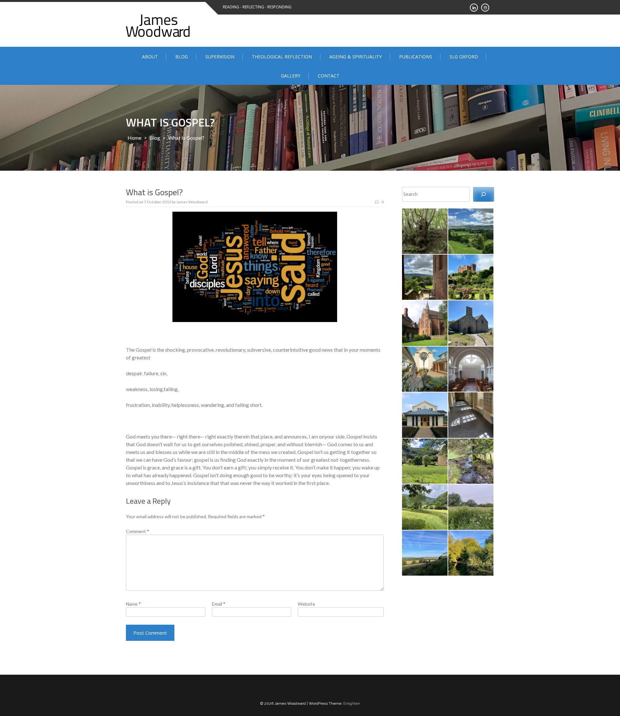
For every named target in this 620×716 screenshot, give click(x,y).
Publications (415, 57)
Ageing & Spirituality (355, 57)
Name (133, 604)
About (150, 57)
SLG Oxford (464, 57)
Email (218, 604)
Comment (137, 531)
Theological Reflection (282, 57)
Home (134, 138)
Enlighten (351, 703)
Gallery (290, 76)
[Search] (483, 194)
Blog (181, 57)
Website (306, 604)
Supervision (219, 57)
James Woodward (192, 201)
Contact (328, 76)
